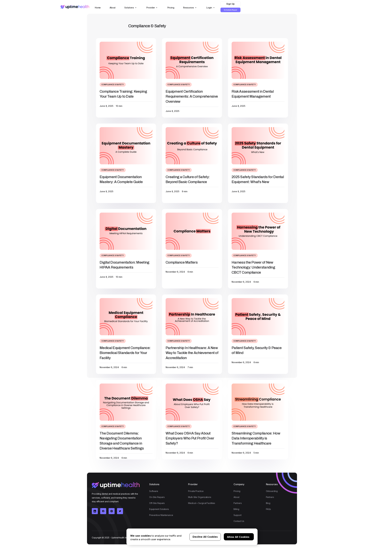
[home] (75, 6)
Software (153, 491)
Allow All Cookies (238, 537)
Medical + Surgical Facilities (201, 503)
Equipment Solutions (159, 509)
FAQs (268, 509)
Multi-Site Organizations (199, 497)
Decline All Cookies (205, 536)
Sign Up (230, 4)
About (113, 7)
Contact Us (239, 521)
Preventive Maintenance (161, 515)
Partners (238, 503)
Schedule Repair (230, 10)
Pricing (170, 7)
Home (98, 7)
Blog (268, 503)
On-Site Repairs (157, 497)
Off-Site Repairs (157, 503)
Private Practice (196, 491)
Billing (236, 509)
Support (237, 515)
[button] (130, 8)
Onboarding (272, 491)
